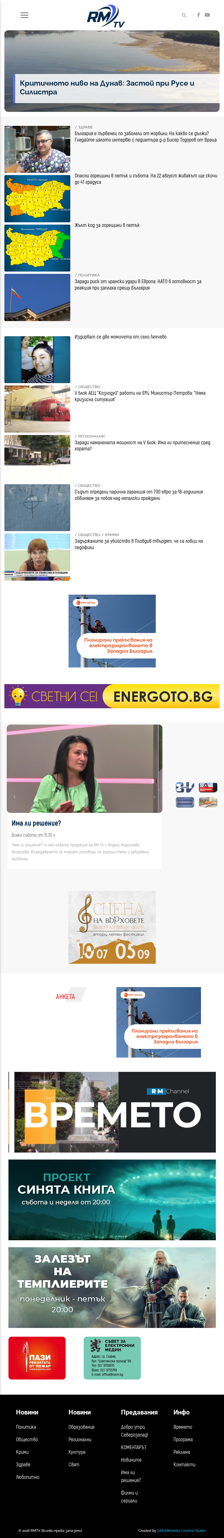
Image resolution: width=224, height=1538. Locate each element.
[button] (14, 797)
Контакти (184, 1464)
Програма (183, 1439)
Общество (27, 1439)
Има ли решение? (131, 1476)
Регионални (80, 1439)
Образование (81, 1427)
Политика (26, 1427)
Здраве (23, 1464)
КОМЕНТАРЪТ (133, 1447)
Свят (74, 1464)
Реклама (182, 1452)
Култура (77, 1452)
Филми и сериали (129, 1497)
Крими (22, 1452)
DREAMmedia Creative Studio (181, 1531)
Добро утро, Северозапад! (134, 1431)
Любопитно (27, 1477)
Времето (183, 1427)
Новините (131, 1460)
